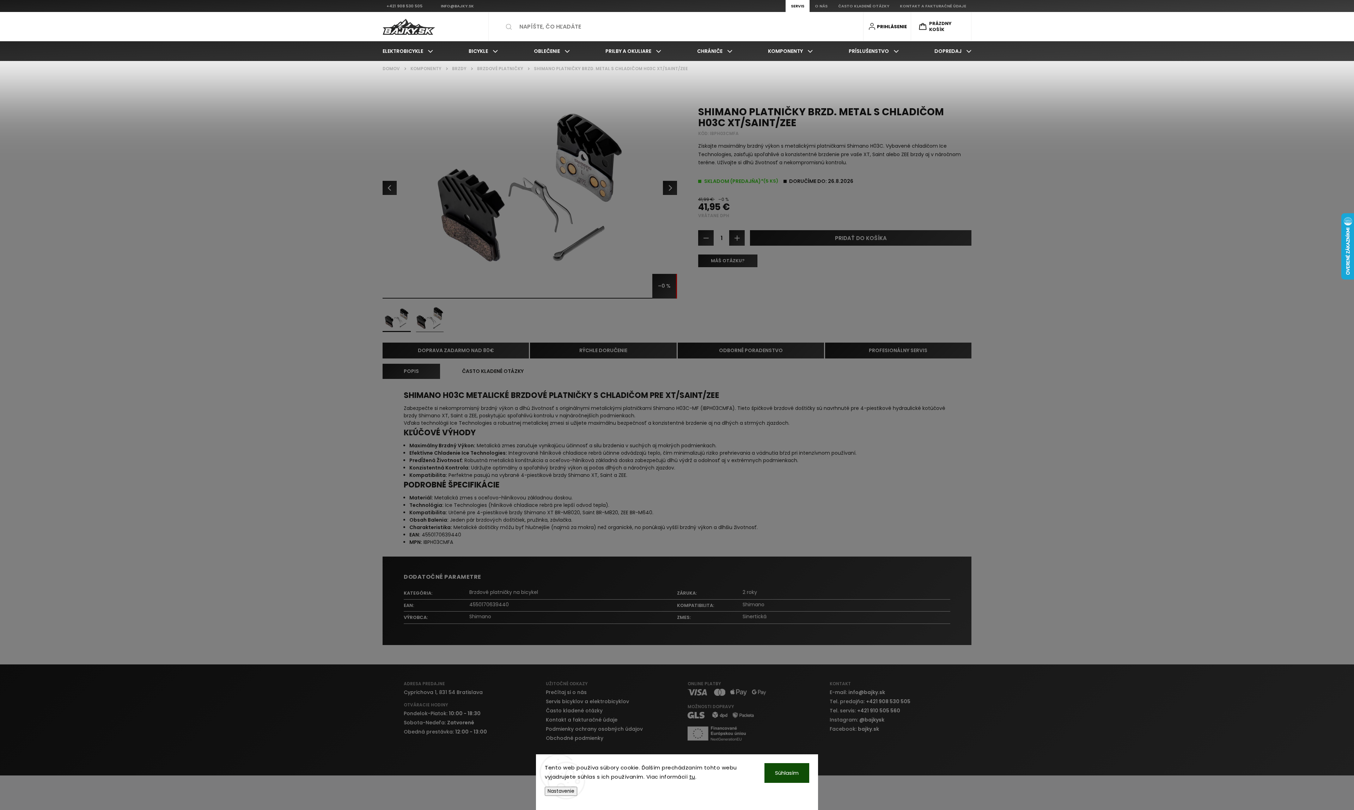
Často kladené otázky (574, 710)
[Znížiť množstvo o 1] (706, 238)
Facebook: (854, 728)
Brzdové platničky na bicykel (503, 592)
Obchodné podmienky (574, 738)
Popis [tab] (411, 371)
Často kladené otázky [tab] (493, 371)
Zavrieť (958, 287)
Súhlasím (787, 773)
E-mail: (857, 692)
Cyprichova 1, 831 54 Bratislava (443, 692)
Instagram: (857, 719)
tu (692, 776)
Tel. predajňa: (870, 701)
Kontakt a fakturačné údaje (581, 719)
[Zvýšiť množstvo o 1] (737, 238)
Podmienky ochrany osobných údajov (594, 728)
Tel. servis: (865, 710)
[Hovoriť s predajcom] (727, 260)
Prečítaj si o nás (566, 692)
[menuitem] (408, 51)
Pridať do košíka (861, 238)
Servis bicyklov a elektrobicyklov (587, 701)
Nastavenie (561, 791)
